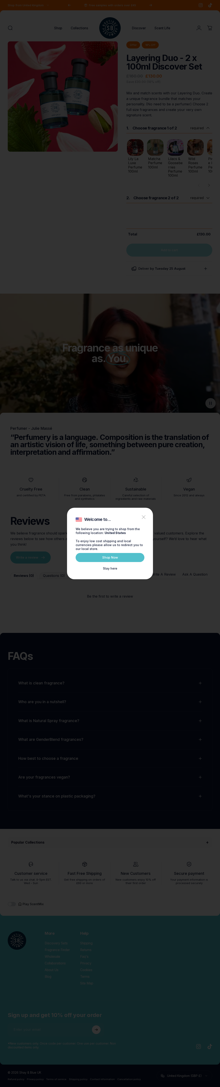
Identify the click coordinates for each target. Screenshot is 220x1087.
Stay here (110, 568)
